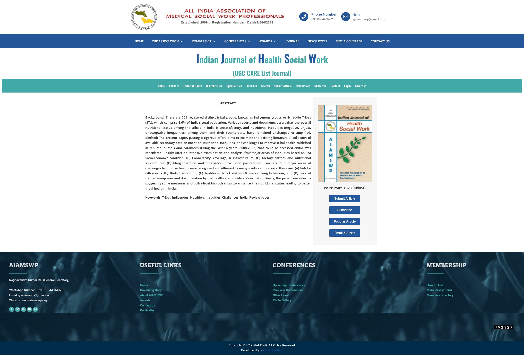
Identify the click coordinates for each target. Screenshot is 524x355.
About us (174, 86)
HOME (139, 41)
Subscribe (320, 86)
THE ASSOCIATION (165, 41)
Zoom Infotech (273, 350)
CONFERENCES (235, 41)
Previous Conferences (288, 290)
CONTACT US (380, 41)
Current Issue (214, 86)
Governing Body (151, 290)
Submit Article (283, 86)
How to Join (435, 285)
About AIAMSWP (151, 295)
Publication (147, 310)
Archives (252, 86)
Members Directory (440, 295)
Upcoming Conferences (289, 285)
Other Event (281, 295)
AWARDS (265, 41)
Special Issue (235, 86)
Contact (335, 86)
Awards (145, 300)
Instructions (303, 86)
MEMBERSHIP (201, 41)
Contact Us (147, 305)
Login (347, 86)
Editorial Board (192, 86)
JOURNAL (292, 41)
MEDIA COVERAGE (349, 41)
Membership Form (439, 290)
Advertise (360, 86)
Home (161, 86)
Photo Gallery (282, 300)
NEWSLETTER (318, 41)
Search (265, 86)
